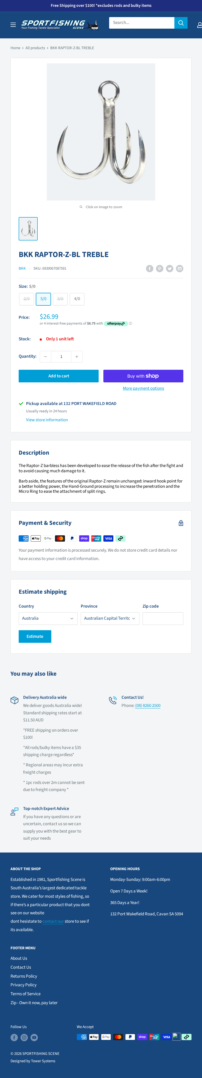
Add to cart (58, 376)
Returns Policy (24, 976)
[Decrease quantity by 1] (45, 356)
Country (26, 606)
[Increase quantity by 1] (76, 356)
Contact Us (21, 967)
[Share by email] (179, 268)
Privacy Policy (24, 985)
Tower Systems (43, 1061)
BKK (22, 268)
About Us (19, 958)
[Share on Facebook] (149, 268)
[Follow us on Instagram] (24, 1037)
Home (15, 48)
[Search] (181, 23)
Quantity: (28, 356)
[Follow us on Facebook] (14, 1037)
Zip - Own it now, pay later (34, 1003)
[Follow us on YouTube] (34, 1037)
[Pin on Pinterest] (159, 268)
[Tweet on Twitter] (169, 268)
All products (35, 48)
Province (89, 606)
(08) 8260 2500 (147, 705)
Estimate (35, 636)
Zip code (151, 606)
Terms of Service (26, 994)
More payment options (143, 388)
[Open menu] (13, 25)
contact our (53, 921)
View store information (47, 420)
